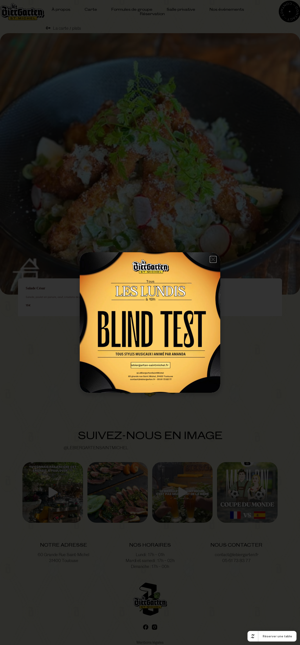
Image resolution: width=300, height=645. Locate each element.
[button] (213, 259)
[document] (150, 322)
